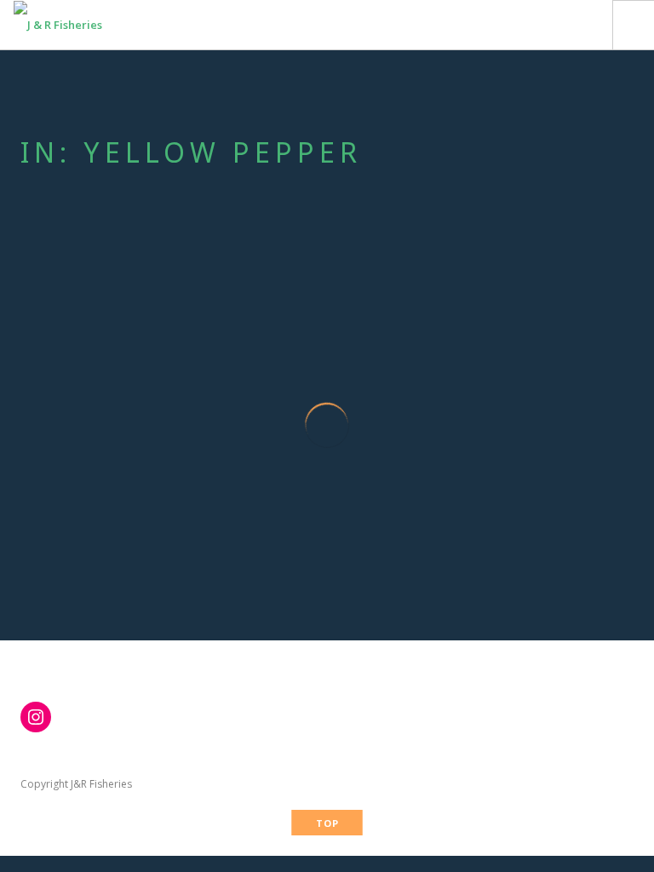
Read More (109, 573)
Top (327, 823)
